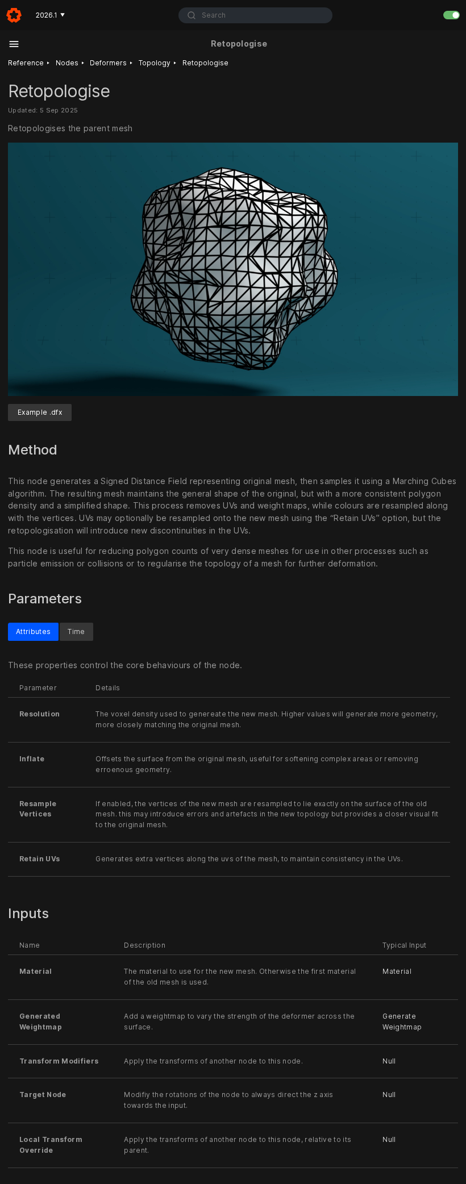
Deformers (108, 63)
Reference (26, 63)
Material (396, 971)
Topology (154, 63)
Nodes (67, 63)
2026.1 (50, 15)
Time (76, 631)
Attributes (33, 631)
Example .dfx (40, 412)
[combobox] (255, 15)
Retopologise (205, 63)
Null (389, 1061)
